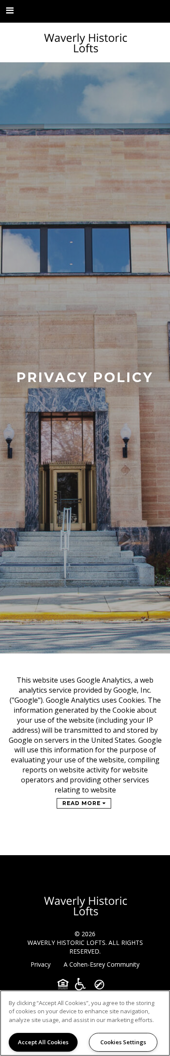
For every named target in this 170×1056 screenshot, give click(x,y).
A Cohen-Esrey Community (101, 964)
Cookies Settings (123, 1042)
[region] (85, 1023)
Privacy (41, 964)
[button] (10, 10)
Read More (82, 803)
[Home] (85, 42)
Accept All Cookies (43, 1042)
